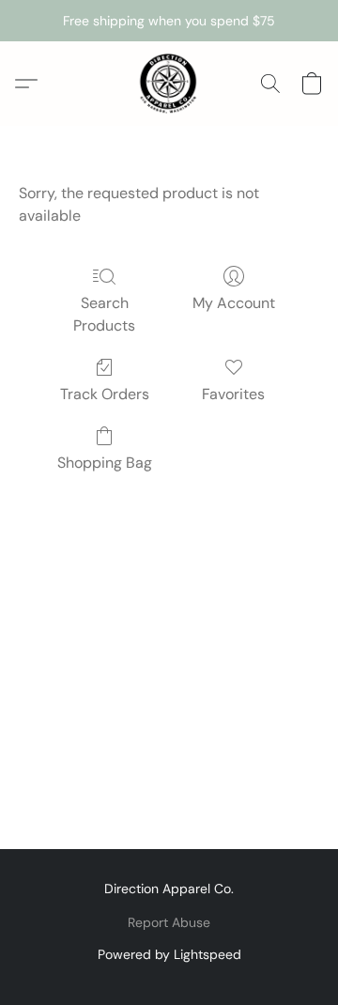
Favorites (233, 394)
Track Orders (104, 394)
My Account (233, 303)
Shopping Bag (104, 462)
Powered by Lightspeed (169, 954)
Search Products (104, 314)
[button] (169, 83)
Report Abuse (169, 922)
